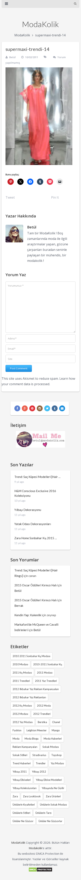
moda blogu (32, 738)
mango (56, 730)
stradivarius (39, 755)
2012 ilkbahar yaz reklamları (29, 697)
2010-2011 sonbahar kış (47, 664)
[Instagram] (40, 408)
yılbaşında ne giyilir (53, 788)
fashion (17, 730)
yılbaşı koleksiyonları (25, 788)
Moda (16, 738)
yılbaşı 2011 (20, 771)
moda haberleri (53, 738)
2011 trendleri (21, 680)
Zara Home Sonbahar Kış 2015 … (35, 538)
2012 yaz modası (23, 722)
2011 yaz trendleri (46, 680)
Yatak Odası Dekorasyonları (32, 524)
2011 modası (44, 672)
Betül (12, 57)
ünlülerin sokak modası (53, 804)
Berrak (18, 605)
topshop (56, 755)
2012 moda (44, 705)
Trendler (41, 763)
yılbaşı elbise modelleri (49, 779)
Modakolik (35, 848)
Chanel (56, 722)
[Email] (62, 408)
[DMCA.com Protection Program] (40, 871)
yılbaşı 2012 (39, 771)
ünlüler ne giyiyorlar (50, 821)
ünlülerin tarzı (43, 812)
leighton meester (37, 730)
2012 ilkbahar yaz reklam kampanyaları (36, 689)
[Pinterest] (32, 408)
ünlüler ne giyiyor (23, 821)
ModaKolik (40, 24)
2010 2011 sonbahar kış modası (31, 656)
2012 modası (20, 713)
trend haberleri (22, 763)
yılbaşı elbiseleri (22, 779)
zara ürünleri (53, 796)
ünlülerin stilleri (21, 812)
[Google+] (25, 408)
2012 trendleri (42, 713)
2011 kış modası (22, 672)
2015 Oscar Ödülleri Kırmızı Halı (35, 585)
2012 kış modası (22, 705)
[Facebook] (17, 408)
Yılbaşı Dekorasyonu (27, 510)
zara (15, 796)
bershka (42, 722)
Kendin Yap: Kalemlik (27, 615)
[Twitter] (47, 408)
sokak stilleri (20, 755)
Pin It (55, 197)
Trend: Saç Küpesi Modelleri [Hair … (37, 476)
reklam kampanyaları (25, 746)
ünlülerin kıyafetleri (24, 804)
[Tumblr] (55, 408)
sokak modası (50, 746)
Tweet (10, 197)
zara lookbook (32, 796)
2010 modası (20, 664)
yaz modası (57, 763)
